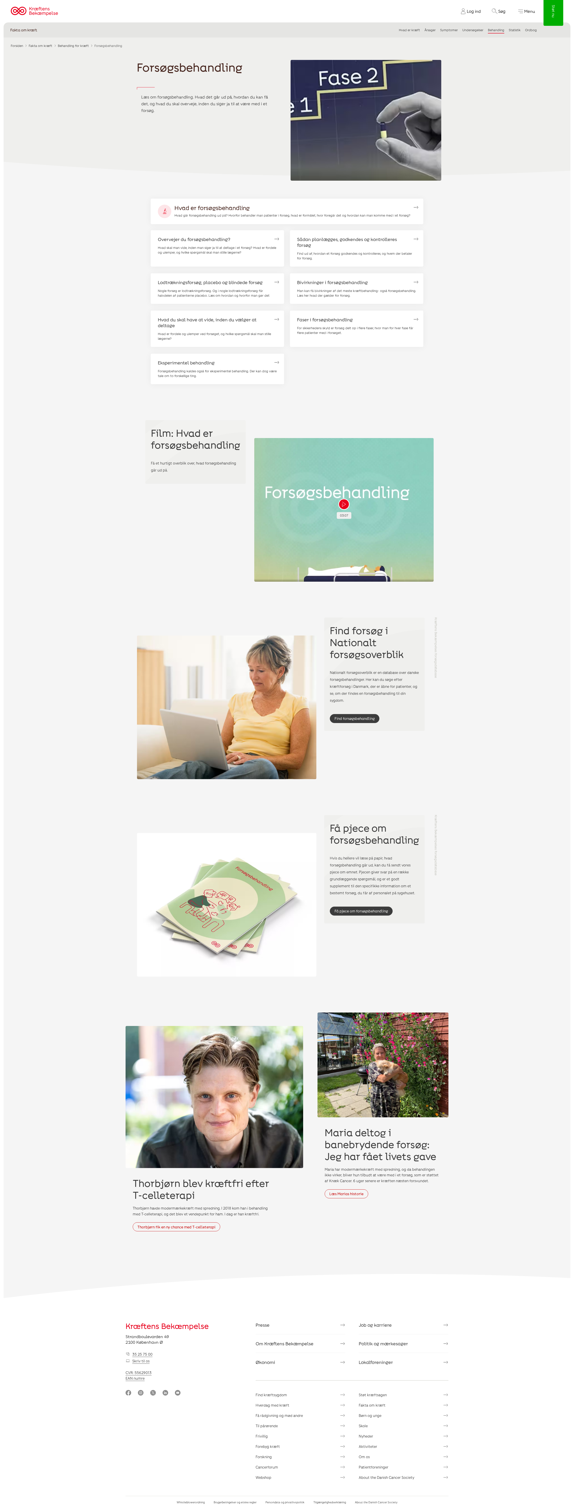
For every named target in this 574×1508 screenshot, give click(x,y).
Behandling (496, 30)
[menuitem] (469, 11)
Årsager (430, 30)
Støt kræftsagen (373, 1395)
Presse (263, 1325)
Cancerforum (267, 1467)
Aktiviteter (368, 1446)
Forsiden (17, 46)
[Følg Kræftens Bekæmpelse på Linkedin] (165, 1393)
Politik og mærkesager (383, 1343)
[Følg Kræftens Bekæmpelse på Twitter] (153, 1393)
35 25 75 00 (142, 1354)
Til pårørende (267, 1426)
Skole (363, 1426)
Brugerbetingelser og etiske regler (235, 1502)
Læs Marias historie (346, 1194)
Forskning (264, 1457)
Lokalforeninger (376, 1362)
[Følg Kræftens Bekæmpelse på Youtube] (177, 1393)
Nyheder (366, 1436)
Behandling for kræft (73, 46)
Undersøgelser (472, 30)
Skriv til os (141, 1361)
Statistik (515, 30)
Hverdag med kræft (272, 1405)
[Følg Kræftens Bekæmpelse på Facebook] (128, 1393)
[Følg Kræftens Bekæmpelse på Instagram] (141, 1393)
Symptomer (449, 30)
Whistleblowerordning (191, 1502)
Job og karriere (375, 1325)
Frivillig (262, 1436)
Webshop (263, 1477)
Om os (364, 1457)
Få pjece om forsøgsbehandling (361, 911)
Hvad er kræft (409, 30)
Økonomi (265, 1362)
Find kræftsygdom (271, 1395)
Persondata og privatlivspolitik (284, 1502)
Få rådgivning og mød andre (279, 1415)
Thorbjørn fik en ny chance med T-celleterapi (176, 1227)
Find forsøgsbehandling (355, 718)
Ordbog (531, 30)
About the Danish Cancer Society (386, 1477)
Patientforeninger (373, 1467)
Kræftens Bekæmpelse (167, 1325)
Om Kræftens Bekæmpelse (284, 1343)
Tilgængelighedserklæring (329, 1502)
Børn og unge (370, 1415)
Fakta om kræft (23, 30)
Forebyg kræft (268, 1446)
